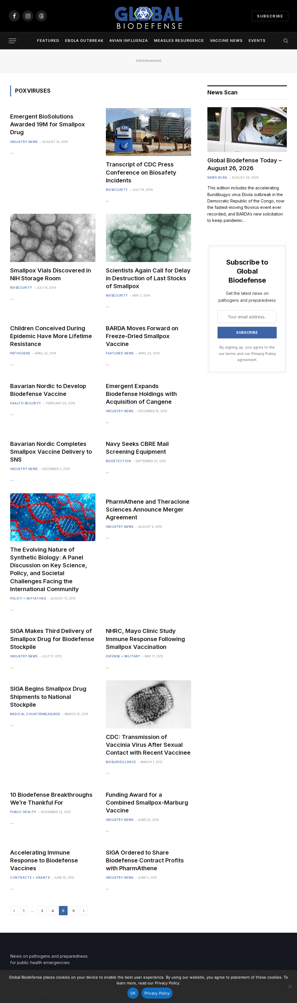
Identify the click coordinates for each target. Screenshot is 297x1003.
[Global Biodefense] (148, 16)
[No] (290, 986)
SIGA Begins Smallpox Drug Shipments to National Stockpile (48, 696)
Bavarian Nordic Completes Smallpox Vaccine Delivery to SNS (51, 451)
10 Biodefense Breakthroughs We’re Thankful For (51, 798)
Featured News (120, 353)
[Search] (285, 40)
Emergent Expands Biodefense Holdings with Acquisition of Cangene (141, 394)
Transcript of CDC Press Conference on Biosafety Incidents (141, 172)
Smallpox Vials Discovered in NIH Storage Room (50, 274)
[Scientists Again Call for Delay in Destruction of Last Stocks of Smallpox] (148, 238)
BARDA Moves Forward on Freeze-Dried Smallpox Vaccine (142, 336)
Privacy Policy (263, 353)
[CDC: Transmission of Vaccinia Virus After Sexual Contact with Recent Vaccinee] (148, 704)
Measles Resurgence (179, 40)
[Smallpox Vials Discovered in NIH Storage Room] (52, 238)
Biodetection (118, 461)
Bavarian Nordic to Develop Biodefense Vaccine (48, 390)
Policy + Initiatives (28, 598)
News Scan (217, 177)
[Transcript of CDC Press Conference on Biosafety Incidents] (148, 132)
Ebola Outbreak (84, 40)
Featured (48, 40)
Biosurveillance (121, 762)
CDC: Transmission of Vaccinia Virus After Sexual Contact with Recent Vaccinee (148, 744)
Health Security (25, 403)
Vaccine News (226, 40)
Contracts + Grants (30, 877)
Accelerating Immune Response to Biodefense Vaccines (44, 860)
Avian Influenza (128, 40)
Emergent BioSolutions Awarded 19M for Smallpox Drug (47, 124)
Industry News (24, 141)
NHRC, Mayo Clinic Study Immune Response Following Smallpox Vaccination (145, 638)
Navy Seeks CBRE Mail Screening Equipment (137, 447)
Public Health (23, 812)
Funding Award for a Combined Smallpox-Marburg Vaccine (147, 802)
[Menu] (12, 40)
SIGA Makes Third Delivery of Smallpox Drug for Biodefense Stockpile (52, 638)
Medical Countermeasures (35, 714)
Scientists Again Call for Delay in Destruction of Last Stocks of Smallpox (148, 278)
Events (257, 40)
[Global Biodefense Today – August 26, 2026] (247, 129)
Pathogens (20, 353)
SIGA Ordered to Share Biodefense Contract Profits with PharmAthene (145, 860)
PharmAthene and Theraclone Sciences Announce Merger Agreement (147, 509)
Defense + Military (123, 656)
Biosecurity (117, 189)
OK (133, 993)
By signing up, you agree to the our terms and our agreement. (247, 353)
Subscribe (270, 16)
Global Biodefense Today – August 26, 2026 (244, 164)
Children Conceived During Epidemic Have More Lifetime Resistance (51, 336)
